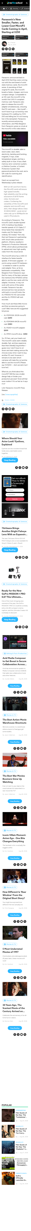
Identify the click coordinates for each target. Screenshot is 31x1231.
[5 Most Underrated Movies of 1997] (15, 933)
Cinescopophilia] (11, 394)
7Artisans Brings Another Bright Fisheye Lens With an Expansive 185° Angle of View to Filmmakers (14, 534)
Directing (15, 8)
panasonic (7, 400)
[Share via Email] (9, 49)
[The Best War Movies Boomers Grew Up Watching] (15, 759)
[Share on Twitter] (6, 49)
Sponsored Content (8, 1090)
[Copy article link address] (13, 49)
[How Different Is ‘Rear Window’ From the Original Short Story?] (15, 876)
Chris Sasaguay (9, 908)
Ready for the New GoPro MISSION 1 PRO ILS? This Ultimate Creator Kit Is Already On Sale (13, 597)
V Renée (12, 42)
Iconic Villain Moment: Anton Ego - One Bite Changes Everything (14, 838)
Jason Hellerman (10, 735)
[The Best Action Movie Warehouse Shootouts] (15, 703)
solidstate (12, 400)
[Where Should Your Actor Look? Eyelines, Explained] (15, 420)
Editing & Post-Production (17, 653)
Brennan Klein (9, 1021)
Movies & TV (11, 715)
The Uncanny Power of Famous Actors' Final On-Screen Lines (15, 1136)
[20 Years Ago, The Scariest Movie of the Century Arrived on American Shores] (15, 989)
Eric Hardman (9, 851)
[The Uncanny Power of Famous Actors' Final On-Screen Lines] (15, 1117)
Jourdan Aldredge (9, 546)
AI (6, 8)
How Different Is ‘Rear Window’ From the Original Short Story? (14, 895)
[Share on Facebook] (3, 49)
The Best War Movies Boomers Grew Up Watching (14, 778)
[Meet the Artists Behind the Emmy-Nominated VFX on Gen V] (15, 1050)
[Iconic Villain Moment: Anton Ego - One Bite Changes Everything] (15, 819)
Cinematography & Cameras (16, 14)
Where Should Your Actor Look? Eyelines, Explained (13, 441)
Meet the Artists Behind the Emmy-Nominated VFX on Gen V (15, 1072)
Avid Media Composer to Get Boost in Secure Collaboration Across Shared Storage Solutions (14, 664)
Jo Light (6, 457)
